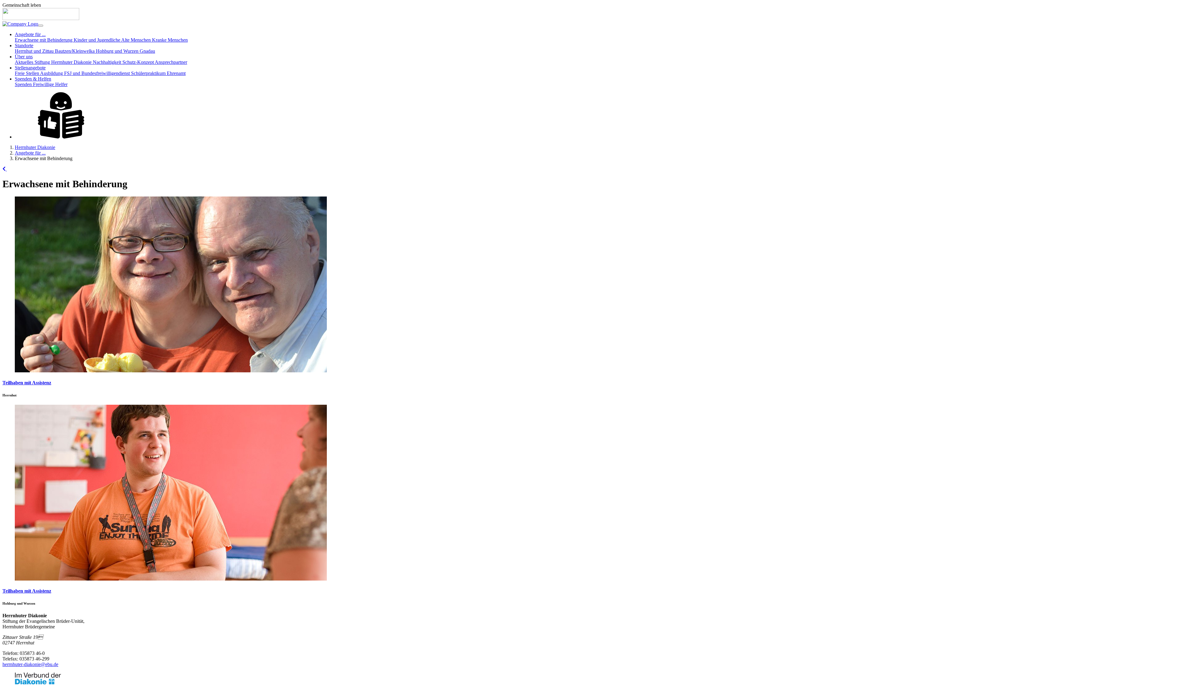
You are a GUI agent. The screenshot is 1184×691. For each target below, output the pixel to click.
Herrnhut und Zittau (35, 51)
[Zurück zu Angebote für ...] (4, 169)
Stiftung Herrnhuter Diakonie (64, 62)
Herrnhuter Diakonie (35, 147)
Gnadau (147, 51)
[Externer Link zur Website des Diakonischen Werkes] (38, 683)
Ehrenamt (176, 73)
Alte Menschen (136, 40)
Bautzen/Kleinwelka (75, 51)
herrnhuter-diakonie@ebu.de (30, 664)
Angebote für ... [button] (30, 34)
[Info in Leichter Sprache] (61, 136)
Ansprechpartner (171, 62)
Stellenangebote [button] (30, 67)
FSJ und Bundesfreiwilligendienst (97, 73)
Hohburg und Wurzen (118, 51)
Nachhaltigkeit (107, 62)
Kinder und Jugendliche (97, 40)
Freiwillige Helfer (50, 84)
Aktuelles (25, 62)
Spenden (24, 84)
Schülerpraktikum (149, 73)
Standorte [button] (24, 45)
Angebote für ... (30, 152)
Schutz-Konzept (138, 62)
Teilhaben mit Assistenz (26, 382)
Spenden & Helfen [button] (33, 78)
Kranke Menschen (170, 40)
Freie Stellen (27, 73)
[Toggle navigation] (40, 26)
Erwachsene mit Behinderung (44, 40)
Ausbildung (52, 73)
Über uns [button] (24, 56)
